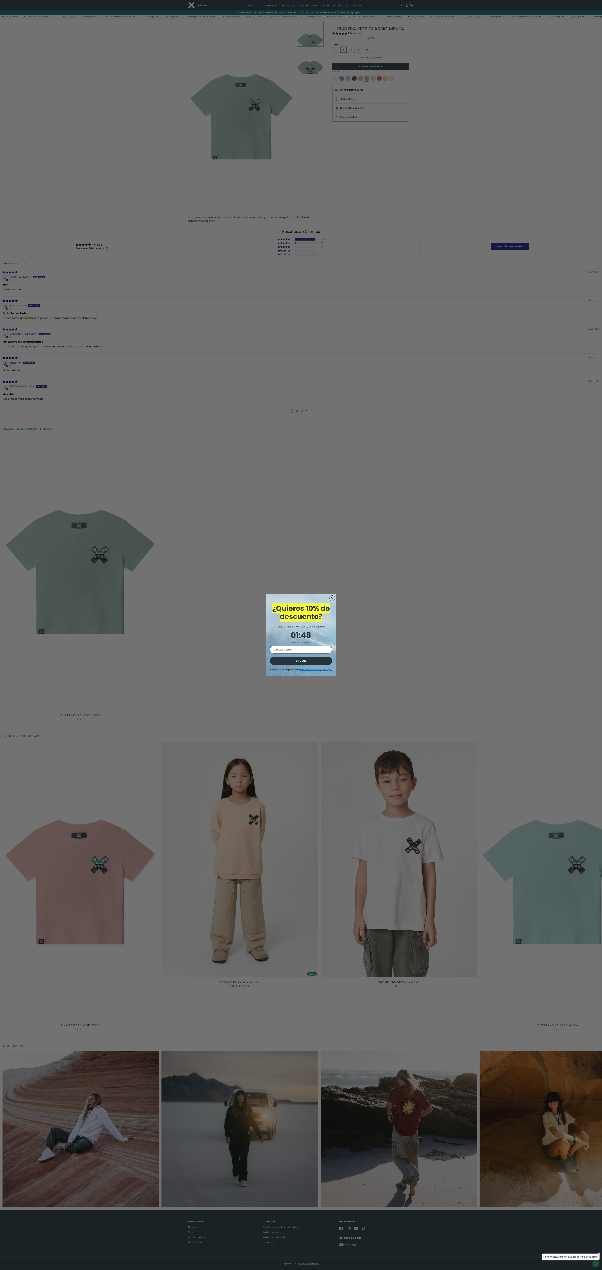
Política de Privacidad (310, 669)
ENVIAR (301, 661)
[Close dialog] (332, 598)
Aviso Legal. (327, 669)
